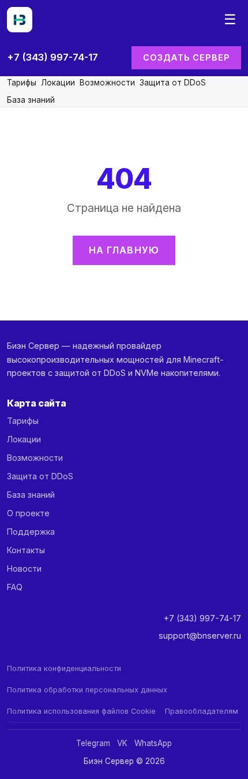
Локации (58, 82)
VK (122, 743)
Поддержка (31, 531)
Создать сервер (186, 57)
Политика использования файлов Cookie (81, 711)
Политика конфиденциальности (64, 668)
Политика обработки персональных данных (87, 689)
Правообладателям (201, 711)
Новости (24, 568)
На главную (124, 250)
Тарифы (21, 82)
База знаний (31, 100)
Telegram (93, 743)
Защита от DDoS (173, 82)
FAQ (14, 587)
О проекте (28, 513)
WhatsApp (153, 743)
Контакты (26, 550)
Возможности (107, 82)
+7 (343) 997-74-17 (52, 57)
